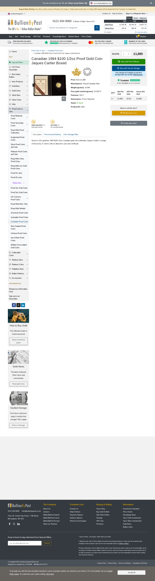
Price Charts (86, 36)
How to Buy (100, 509)
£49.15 (124, 28)
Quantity (115, 54)
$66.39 (134, 28)
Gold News (18, 366)
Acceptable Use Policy (140, 563)
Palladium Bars (17, 269)
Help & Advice (117, 13)
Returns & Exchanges (78, 521)
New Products (17, 82)
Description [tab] (37, 134)
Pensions (46, 36)
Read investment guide (18, 341)
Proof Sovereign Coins (17, 124)
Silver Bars (15, 95)
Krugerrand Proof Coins (17, 138)
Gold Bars (15, 86)
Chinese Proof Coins (19, 233)
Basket (142, 36)
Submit (47, 543)
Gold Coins (16, 91)
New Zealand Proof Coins (18, 227)
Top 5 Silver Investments (132, 521)
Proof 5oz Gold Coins (19, 192)
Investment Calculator (131, 509)
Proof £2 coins (16, 173)
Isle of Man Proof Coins (17, 239)
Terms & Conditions (124, 563)
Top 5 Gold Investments (132, 518)
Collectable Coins (14, 254)
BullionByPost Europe (51, 521)
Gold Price (109, 25)
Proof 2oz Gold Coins (19, 188)
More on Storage (18, 425)
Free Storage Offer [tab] (71, 134)
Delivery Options (76, 518)
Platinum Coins (17, 264)
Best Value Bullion (14, 75)
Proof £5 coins (16, 177)
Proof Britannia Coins (16, 117)
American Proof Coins (19, 213)
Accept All (131, 572)
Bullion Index (128, 527)
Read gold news (18, 384)
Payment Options (76, 515)
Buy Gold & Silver (103, 512)
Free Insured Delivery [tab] (52, 134)
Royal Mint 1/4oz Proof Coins (17, 160)
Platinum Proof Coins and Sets (19, 152)
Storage (99, 518)
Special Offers (17, 62)
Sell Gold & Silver (102, 515)
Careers (46, 512)
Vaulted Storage (18, 408)
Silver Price (109, 28)
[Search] (97, 27)
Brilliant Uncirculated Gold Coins (19, 246)
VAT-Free (36, 36)
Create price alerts (141, 32)
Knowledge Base (59, 36)
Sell (16, 36)
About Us (46, 509)
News (74, 36)
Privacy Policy (112, 563)
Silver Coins (16, 100)
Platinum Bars (17, 260)
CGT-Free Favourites (14, 68)
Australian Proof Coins (19, 217)
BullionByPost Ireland (51, 515)
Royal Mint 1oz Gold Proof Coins (19, 167)
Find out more (138, 75)
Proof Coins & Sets (16, 110)
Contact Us (106, 13)
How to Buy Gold (18, 325)
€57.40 (143, 28)
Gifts (13, 104)
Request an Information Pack (18, 290)
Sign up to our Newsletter (14, 297)
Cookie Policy (101, 563)
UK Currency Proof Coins (16, 198)
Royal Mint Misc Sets (19, 204)
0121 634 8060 (13, 511)
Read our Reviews (50, 524)
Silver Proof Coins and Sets (18, 145)
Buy (10, 36)
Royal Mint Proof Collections (17, 131)
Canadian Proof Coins (19, 222)
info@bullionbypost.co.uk (31, 511)
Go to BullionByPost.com (102, 3)
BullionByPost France (51, 518)
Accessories (16, 278)
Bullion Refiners (17, 273)
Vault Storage (25, 36)
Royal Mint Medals (18, 208)
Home (14, 51)
